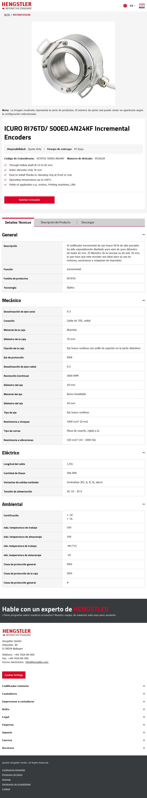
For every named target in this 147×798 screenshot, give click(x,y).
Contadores (9, 693)
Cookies (6, 789)
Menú (142, 7)
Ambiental (12, 504)
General (10, 234)
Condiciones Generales (13, 770)
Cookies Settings (14, 675)
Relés (5, 709)
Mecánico (11, 300)
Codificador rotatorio (15, 686)
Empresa (7, 724)
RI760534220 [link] (21, 14)
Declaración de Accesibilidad (16, 784)
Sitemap (6, 779)
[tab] (18, 222)
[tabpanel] (73, 410)
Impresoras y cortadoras (18, 701)
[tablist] (73, 223)
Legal (5, 717)
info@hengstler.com (37, 662)
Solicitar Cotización (29, 200)
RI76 (7, 14)
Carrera (7, 740)
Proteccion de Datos (12, 774)
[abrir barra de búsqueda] (125, 5)
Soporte (7, 732)
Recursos (8, 748)
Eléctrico (10, 452)
